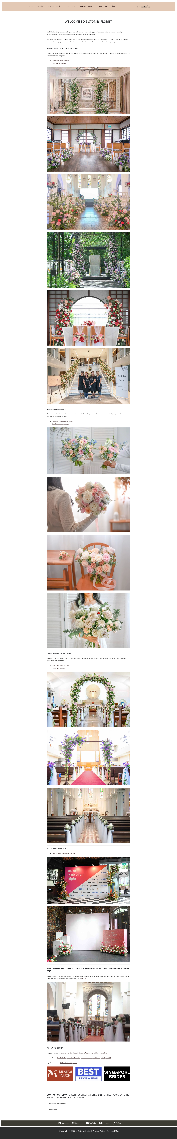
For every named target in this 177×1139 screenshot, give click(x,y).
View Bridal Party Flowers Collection (62, 421)
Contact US (53, 1110)
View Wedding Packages (59, 63)
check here (83, 979)
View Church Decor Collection (61, 666)
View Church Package (58, 668)
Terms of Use (113, 1131)
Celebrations (70, 6)
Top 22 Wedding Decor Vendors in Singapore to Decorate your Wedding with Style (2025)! (84, 1058)
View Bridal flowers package (60, 424)
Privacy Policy (99, 1131)
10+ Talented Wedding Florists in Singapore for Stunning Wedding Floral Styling (83, 1053)
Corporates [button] (103, 6)
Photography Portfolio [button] (87, 6)
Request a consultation (57, 1103)
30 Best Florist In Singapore (68, 1063)
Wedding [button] (40, 6)
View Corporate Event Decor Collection (63, 853)
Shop (113, 6)
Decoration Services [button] (54, 6)
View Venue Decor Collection (60, 61)
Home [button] (31, 6)
